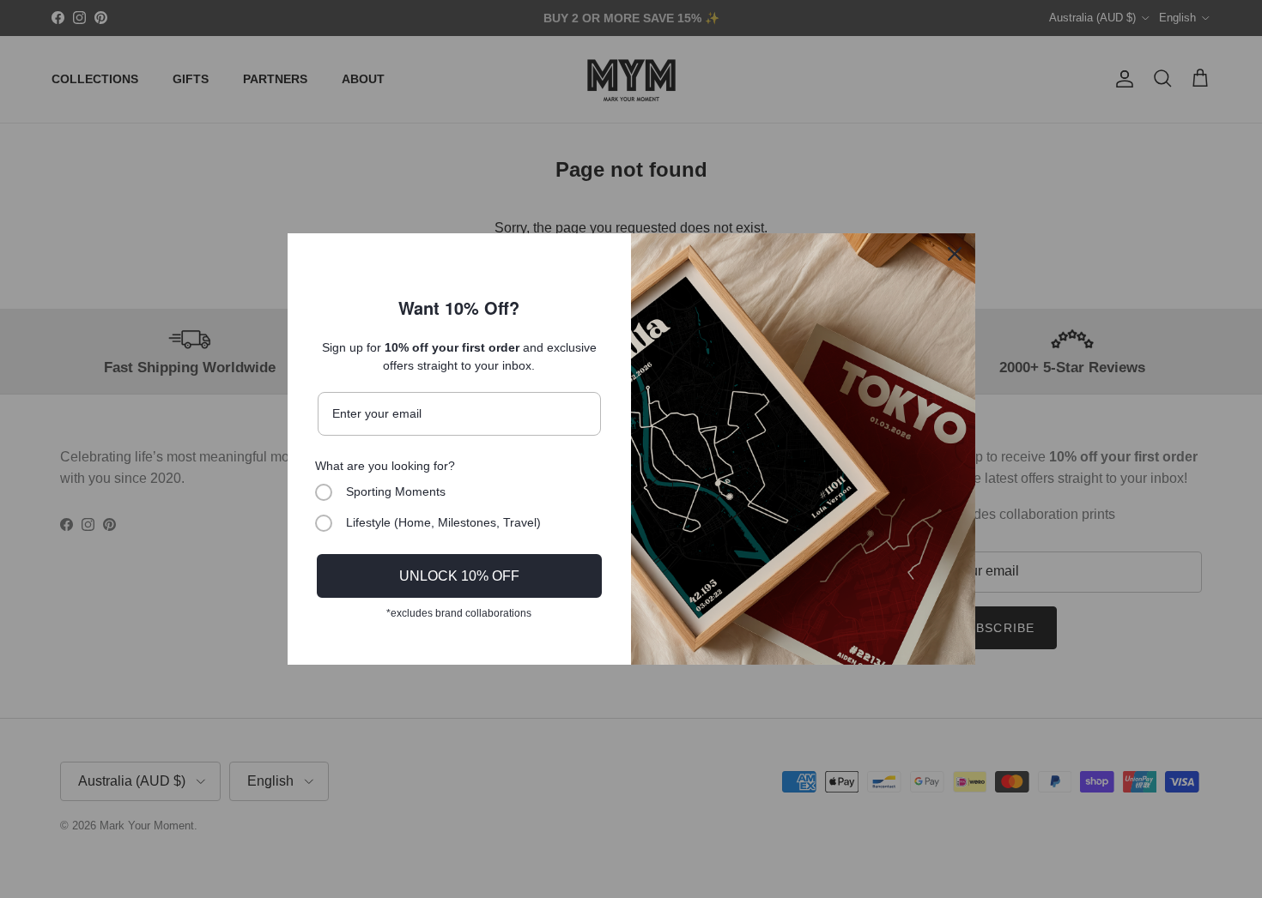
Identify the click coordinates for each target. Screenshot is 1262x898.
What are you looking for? (385, 466)
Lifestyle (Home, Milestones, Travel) (443, 522)
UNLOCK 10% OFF (459, 576)
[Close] (954, 253)
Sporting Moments (396, 491)
